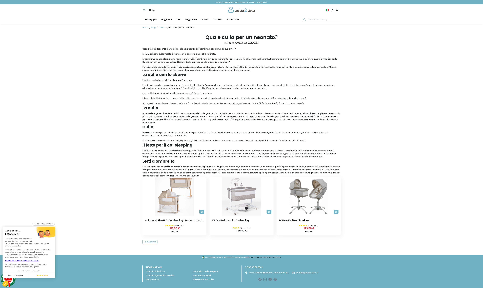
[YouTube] (270, 279)
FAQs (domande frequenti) (206, 271)
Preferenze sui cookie (203, 279)
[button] (149, 242)
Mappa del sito (153, 279)
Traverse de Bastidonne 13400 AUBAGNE (267, 272)
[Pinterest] (275, 279)
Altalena (205, 19)
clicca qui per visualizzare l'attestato (266, 257)
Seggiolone (191, 19)
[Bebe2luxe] (241, 10)
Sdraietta (218, 19)
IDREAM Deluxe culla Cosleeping (230, 220)
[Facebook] (260, 279)
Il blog (152, 10)
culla (147, 113)
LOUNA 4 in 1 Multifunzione (294, 220)
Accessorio (233, 19)
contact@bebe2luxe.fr (305, 272)
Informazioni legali (202, 275)
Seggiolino (166, 19)
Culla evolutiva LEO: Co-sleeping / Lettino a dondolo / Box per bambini (186, 220)
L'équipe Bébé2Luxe (237, 42)
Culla (178, 19)
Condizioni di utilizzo (155, 271)
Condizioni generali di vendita (160, 275)
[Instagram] (265, 279)
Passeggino (151, 19)
